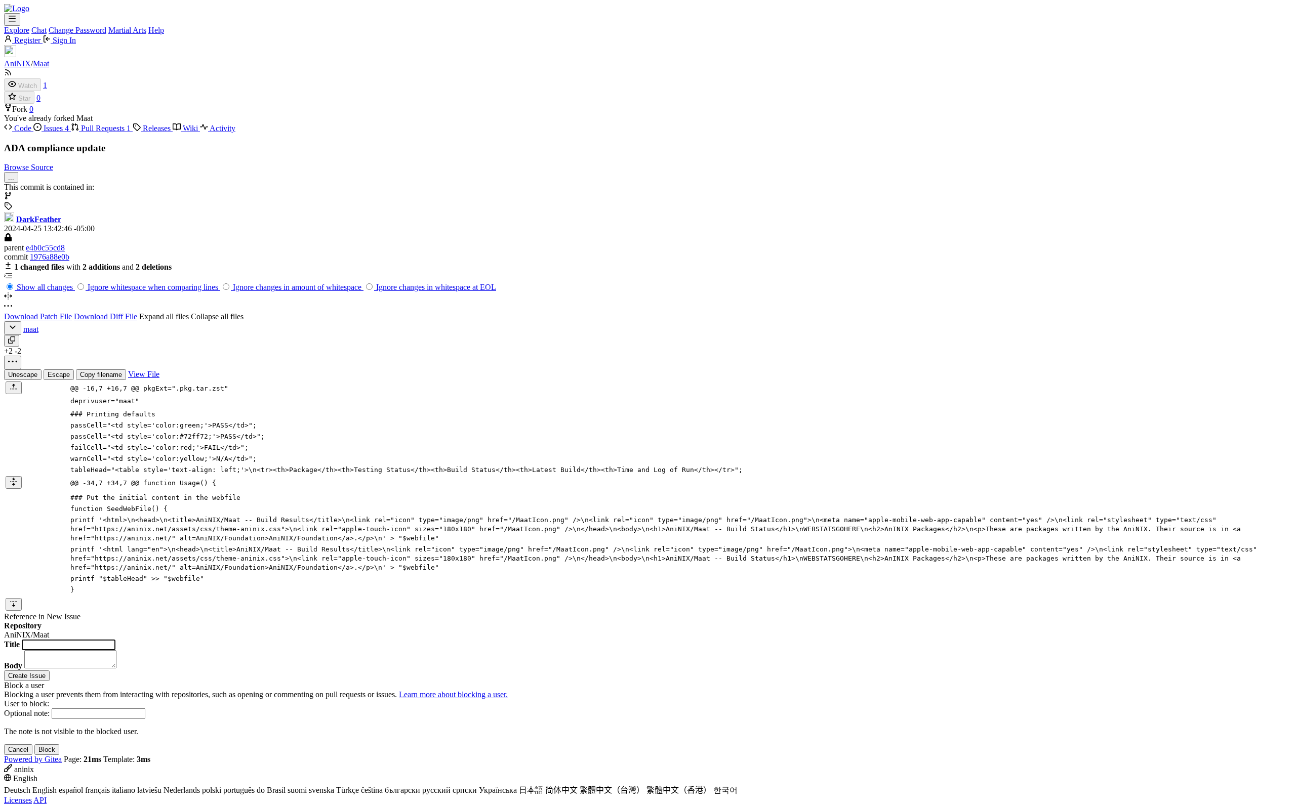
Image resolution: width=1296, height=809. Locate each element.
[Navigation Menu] (12, 19)
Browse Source (28, 167)
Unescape (22, 374)
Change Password (77, 30)
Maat (41, 63)
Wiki (190, 128)
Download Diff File (105, 316)
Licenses (18, 800)
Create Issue (27, 675)
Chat (39, 30)
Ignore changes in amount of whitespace (297, 287)
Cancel (18, 749)
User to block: (26, 703)
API (40, 800)
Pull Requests (105, 128)
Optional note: (27, 713)
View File (143, 374)
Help (156, 30)
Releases (157, 128)
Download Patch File (38, 316)
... (11, 177)
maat (30, 329)
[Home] (16, 8)
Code (22, 128)
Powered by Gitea (33, 759)
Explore (16, 30)
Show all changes (45, 287)
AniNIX (17, 63)
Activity (221, 128)
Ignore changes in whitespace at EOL (435, 287)
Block (46, 749)
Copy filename (101, 374)
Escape (59, 374)
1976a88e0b (49, 256)
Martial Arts (127, 30)
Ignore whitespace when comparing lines (153, 287)
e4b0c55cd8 (45, 247)
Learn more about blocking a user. (453, 694)
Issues (55, 128)
